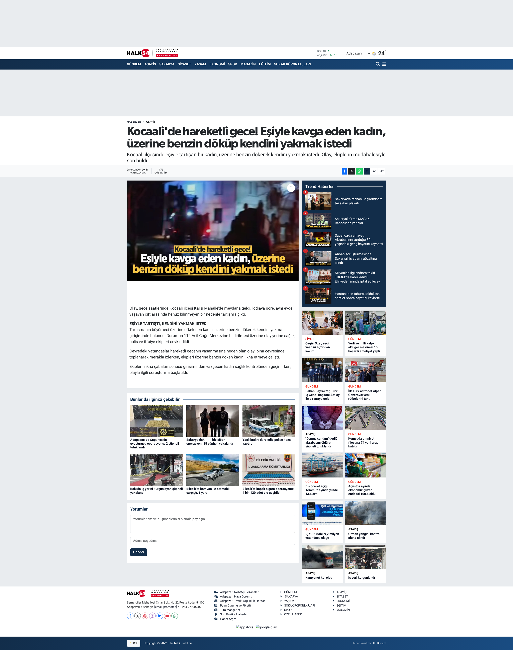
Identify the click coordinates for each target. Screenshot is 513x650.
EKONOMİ (217, 64)
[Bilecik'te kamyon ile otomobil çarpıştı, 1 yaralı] (212, 470)
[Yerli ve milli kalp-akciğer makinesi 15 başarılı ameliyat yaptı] (365, 323)
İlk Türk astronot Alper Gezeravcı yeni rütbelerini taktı (364, 395)
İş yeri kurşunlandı (361, 577)
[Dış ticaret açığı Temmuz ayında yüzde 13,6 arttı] (322, 465)
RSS (135, 643)
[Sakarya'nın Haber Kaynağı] (152, 53)
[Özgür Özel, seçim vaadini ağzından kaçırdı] (322, 323)
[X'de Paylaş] (351, 171)
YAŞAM (200, 64)
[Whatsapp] (174, 616)
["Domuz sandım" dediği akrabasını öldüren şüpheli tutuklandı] (322, 418)
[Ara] (378, 64)
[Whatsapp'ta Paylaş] (359, 171)
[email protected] (165, 607)
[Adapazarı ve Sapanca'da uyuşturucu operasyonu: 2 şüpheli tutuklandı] (156, 421)
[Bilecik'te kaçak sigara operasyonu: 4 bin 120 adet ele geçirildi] (268, 470)
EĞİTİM (265, 64)
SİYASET (184, 64)
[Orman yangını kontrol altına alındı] (365, 513)
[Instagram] (152, 616)
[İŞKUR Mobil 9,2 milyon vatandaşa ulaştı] (322, 513)
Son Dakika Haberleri (234, 614)
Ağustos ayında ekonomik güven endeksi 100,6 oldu (362, 490)
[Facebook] (130, 616)
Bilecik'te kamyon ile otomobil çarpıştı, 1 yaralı (207, 491)
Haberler (134, 121)
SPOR (232, 64)
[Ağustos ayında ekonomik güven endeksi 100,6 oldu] (365, 465)
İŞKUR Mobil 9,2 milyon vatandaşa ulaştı (322, 536)
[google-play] (266, 627)
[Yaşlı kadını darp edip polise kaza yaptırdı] (268, 421)
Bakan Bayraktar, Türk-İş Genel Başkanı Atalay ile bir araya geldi (322, 395)
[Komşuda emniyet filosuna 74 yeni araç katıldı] (365, 418)
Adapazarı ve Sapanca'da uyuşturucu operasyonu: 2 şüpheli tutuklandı (154, 443)
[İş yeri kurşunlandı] (365, 557)
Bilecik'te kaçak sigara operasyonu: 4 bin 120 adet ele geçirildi (268, 491)
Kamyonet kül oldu (318, 577)
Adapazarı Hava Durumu (236, 596)
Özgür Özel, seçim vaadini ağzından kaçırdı (318, 347)
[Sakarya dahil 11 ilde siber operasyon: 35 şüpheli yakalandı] (212, 421)
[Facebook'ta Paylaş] (344, 171)
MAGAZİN (248, 64)
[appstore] (245, 627)
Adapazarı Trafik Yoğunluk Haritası (243, 601)
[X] (137, 616)
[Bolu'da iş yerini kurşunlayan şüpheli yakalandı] (156, 470)
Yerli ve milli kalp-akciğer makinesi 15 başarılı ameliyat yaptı (364, 347)
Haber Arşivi (228, 619)
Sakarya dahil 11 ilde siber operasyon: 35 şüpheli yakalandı (209, 441)
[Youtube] (167, 616)
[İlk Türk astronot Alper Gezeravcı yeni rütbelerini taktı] (365, 370)
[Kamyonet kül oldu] (322, 557)
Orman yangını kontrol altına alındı (364, 536)
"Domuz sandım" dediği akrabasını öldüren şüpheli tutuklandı (321, 442)
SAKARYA (166, 64)
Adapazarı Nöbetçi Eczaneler (239, 592)
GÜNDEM (134, 64)
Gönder (138, 552)
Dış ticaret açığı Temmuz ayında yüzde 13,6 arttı (321, 490)
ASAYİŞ (150, 64)
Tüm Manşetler (230, 610)
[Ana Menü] (383, 64)
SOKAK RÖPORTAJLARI (292, 64)
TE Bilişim (379, 643)
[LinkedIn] (160, 616)
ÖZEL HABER (293, 614)
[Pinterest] (145, 616)
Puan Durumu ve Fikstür (236, 605)
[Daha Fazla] (367, 171)
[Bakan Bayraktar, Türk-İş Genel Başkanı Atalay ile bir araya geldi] (322, 370)
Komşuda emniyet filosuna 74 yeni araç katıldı (363, 442)
